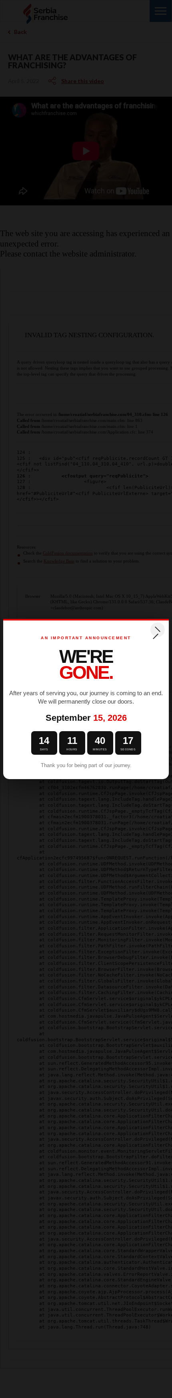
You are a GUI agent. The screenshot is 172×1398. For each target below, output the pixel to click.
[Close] (157, 629)
